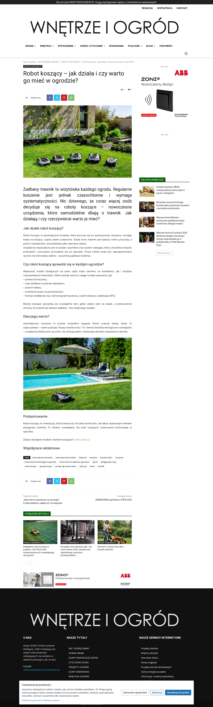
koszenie (119, 457)
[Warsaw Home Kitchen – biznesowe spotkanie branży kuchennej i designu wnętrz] (146, 239)
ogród (95, 462)
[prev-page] (25, 563)
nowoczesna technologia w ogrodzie (40, 462)
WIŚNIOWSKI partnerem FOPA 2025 (113, 499)
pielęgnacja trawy (108, 462)
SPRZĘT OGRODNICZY (71, 62)
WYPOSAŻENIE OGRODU (48, 62)
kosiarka (93, 457)
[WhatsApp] (71, 98)
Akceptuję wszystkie (178, 692)
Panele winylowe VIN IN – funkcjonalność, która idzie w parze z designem (170, 207)
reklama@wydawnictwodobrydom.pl (41, 669)
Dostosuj (157, 692)
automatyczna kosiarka (42, 457)
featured (83, 457)
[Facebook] (50, 98)
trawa (92, 466)
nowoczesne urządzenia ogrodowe (74, 462)
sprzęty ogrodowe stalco (65, 466)
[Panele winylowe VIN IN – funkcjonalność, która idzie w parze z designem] (146, 208)
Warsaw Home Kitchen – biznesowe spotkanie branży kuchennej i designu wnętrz (170, 237)
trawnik (101, 466)
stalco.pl (83, 466)
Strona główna (29, 62)
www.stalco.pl (82, 439)
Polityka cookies (51, 700)
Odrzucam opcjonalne (135, 692)
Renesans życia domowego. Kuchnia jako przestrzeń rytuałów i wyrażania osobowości (172, 222)
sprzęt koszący (45, 466)
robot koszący (30, 466)
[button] (186, 53)
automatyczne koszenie (66, 457)
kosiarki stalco (106, 457)
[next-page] (30, 563)
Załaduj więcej (163, 269)
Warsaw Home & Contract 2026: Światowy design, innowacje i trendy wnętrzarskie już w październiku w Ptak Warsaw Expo (172, 255)
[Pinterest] (64, 98)
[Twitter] (57, 98)
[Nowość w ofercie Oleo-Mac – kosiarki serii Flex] (115, 532)
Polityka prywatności (32, 700)
